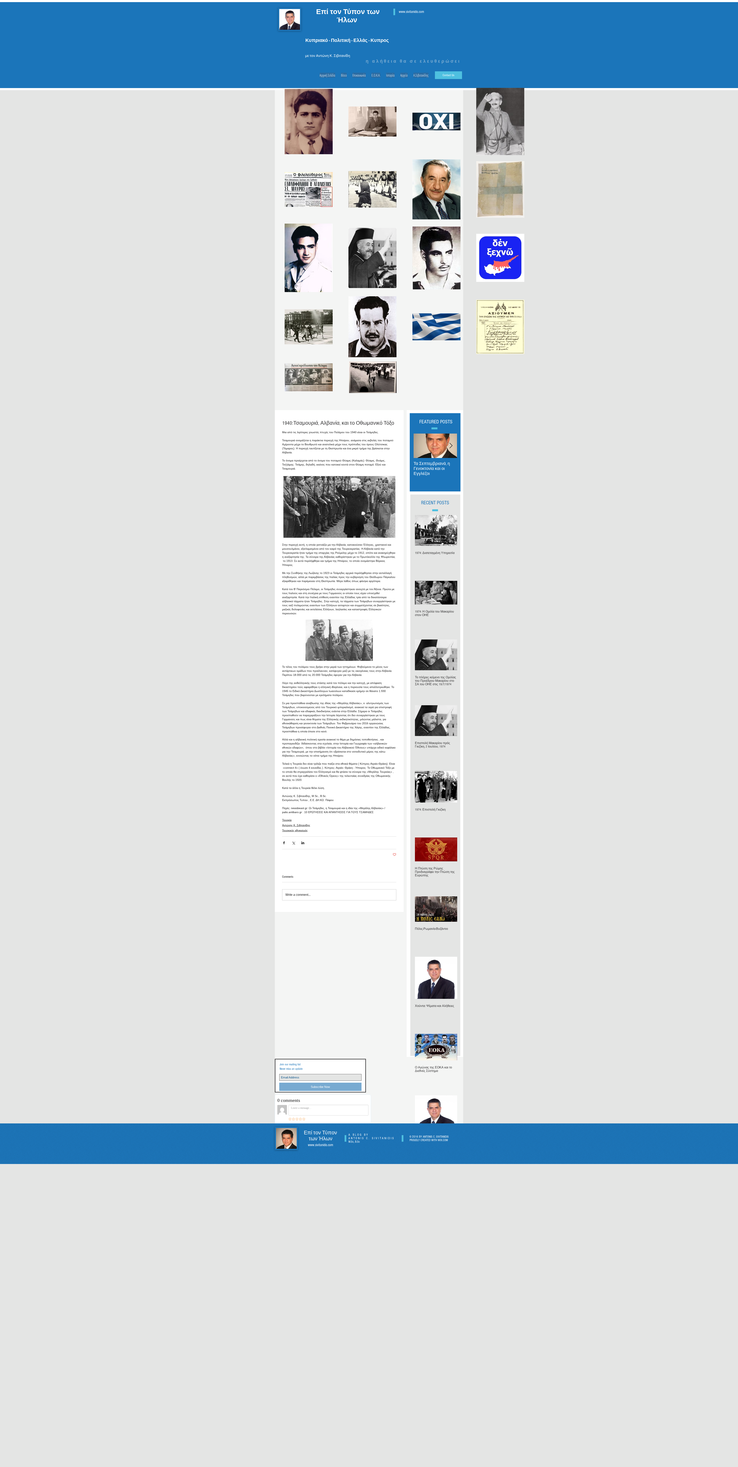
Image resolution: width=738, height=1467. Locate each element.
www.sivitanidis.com (411, 12)
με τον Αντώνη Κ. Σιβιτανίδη (327, 56)
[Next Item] (451, 446)
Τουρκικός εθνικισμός (295, 830)
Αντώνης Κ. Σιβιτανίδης (296, 825)
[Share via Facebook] (284, 843)
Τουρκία (287, 820)
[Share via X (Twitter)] (293, 843)
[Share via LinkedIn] (303, 843)
